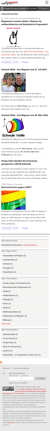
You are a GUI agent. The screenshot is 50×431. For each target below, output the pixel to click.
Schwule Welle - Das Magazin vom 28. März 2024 (24, 115)
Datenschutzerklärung (21, 368)
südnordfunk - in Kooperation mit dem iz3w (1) (26, 355)
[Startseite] (17, 3)
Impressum (6, 368)
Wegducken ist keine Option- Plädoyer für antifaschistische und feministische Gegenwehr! (24, 21)
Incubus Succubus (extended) (15, 9)
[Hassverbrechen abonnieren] (1, 363)
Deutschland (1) (14, 272)
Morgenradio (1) (15, 342)
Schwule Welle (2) (13, 334)
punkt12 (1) (11, 351)
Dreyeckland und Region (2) (19, 256)
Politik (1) (9, 291)
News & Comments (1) (16, 347)
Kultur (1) (9, 304)
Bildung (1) (10, 320)
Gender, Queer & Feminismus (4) (21, 283)
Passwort (25, 375)
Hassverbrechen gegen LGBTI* (16, 185)
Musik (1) (9, 308)
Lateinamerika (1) (16, 260)
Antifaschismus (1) (16, 296)
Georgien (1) (12, 268)
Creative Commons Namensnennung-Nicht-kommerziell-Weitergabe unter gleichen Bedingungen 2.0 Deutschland (25, 391)
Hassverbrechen (30, 245)
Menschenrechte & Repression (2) (23, 287)
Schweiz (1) (11, 264)
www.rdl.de (10, 422)
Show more (6, 324)
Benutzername (14, 375)
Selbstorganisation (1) (19, 312)
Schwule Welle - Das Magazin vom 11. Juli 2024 (24, 69)
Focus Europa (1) (13, 338)
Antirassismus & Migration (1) (20, 316)
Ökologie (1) (11, 300)
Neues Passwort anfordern (18, 383)
